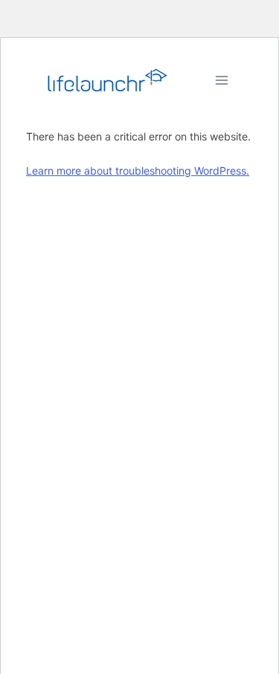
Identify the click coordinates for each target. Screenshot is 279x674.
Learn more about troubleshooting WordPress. (137, 170)
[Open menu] (221, 79)
